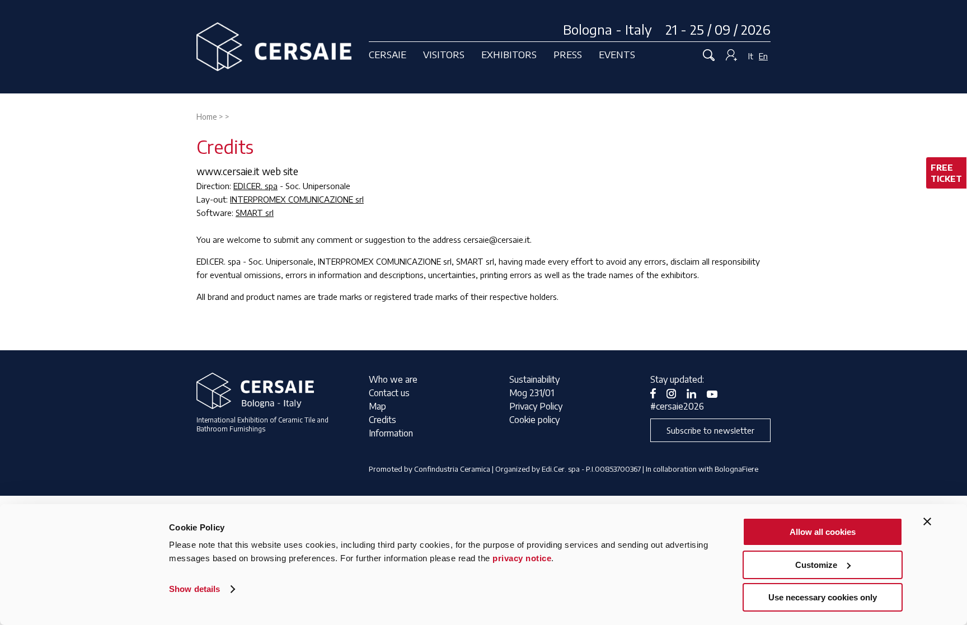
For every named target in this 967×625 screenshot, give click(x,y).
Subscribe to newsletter (710, 430)
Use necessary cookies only (822, 597)
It (750, 56)
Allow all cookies (823, 532)
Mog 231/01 (531, 392)
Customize (816, 565)
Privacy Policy (535, 406)
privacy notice (521, 558)
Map (377, 406)
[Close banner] (927, 521)
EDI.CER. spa (255, 186)
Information (391, 433)
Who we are (393, 379)
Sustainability (534, 379)
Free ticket (946, 173)
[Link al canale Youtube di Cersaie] (716, 392)
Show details (194, 589)
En (763, 56)
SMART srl (255, 213)
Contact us (389, 392)
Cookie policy (534, 419)
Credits (382, 419)
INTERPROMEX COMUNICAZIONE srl (297, 199)
